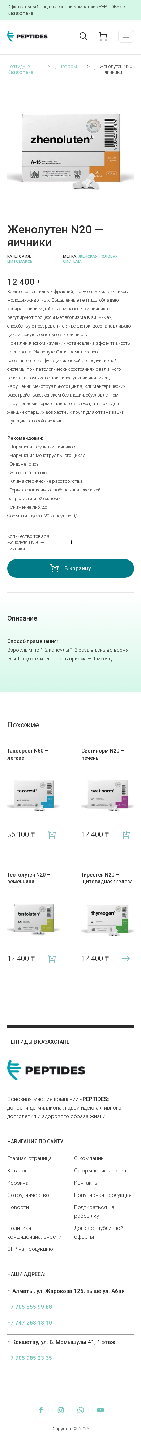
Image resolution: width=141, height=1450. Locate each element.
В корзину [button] (51, 835)
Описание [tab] (22, 618)
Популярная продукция (103, 1195)
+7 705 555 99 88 (29, 1307)
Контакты (86, 1183)
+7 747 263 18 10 (29, 1322)
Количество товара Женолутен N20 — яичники (28, 543)
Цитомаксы (20, 261)
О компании (89, 1158)
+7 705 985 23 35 (29, 1358)
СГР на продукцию (30, 1249)
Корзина (18, 1183)
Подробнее (126, 959)
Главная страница (29, 1158)
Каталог (17, 1170)
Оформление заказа (100, 1170)
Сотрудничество (28, 1195)
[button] (129, 86)
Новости (18, 1207)
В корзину (77, 568)
